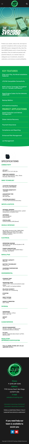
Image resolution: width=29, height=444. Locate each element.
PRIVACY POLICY (20, 410)
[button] (27, 3)
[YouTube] (16, 432)
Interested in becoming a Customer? (14, 406)
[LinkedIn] (12, 432)
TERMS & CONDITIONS (10, 410)
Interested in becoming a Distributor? (14, 404)
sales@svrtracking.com (15, 397)
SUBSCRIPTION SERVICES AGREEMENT (14, 412)
